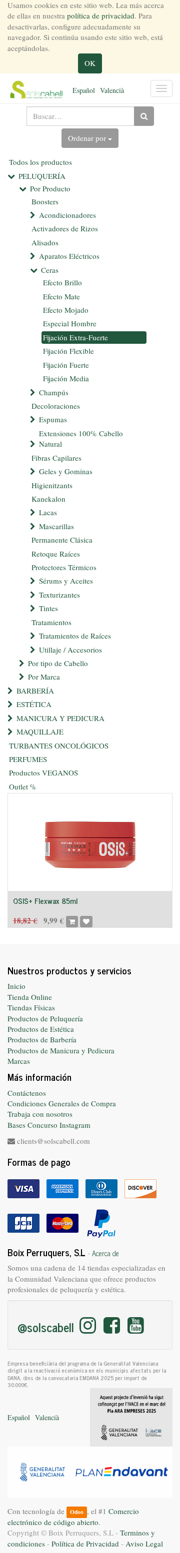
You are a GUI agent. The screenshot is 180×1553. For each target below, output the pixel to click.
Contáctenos (27, 1093)
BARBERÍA (35, 691)
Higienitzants (52, 485)
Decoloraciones (56, 406)
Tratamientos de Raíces (75, 636)
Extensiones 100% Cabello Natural (81, 438)
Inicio (17, 986)
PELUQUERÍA (42, 176)
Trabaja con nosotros (40, 1114)
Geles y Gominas (65, 471)
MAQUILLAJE (40, 732)
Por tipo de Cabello (58, 663)
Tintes (48, 608)
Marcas (19, 1061)
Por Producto (50, 188)
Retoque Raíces (56, 554)
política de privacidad (100, 15)
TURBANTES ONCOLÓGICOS (58, 746)
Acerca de (105, 1253)
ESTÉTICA (34, 704)
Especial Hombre (69, 323)
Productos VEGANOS (43, 772)
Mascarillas (56, 526)
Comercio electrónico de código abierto (73, 1516)
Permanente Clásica (62, 540)
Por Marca (44, 677)
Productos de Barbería (42, 1039)
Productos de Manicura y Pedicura (61, 1050)
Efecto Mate (61, 296)
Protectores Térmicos (64, 567)
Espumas (53, 419)
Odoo (77, 1512)
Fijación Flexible (68, 351)
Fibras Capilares (57, 458)
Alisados (45, 242)
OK (90, 63)
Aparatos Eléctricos (69, 256)
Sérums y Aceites (66, 581)
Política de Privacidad (85, 1544)
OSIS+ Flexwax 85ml (45, 900)
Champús (53, 392)
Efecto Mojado (65, 310)
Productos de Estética (41, 1029)
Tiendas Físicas (31, 1007)
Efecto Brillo (62, 282)
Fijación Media (66, 378)
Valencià (112, 90)
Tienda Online (30, 997)
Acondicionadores (67, 215)
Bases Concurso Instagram (49, 1125)
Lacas (48, 512)
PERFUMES (28, 759)
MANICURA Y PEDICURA (60, 718)
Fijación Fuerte (66, 365)
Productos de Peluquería (45, 1018)
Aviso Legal (144, 1544)
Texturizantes (59, 595)
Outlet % (22, 786)
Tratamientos (52, 622)
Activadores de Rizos (65, 228)
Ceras (49, 270)
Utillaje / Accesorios (70, 650)
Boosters (45, 201)
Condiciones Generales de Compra (62, 1103)
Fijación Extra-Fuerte (75, 337)
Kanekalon (49, 499)
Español (83, 90)
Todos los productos (40, 162)
